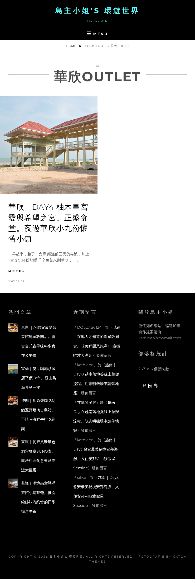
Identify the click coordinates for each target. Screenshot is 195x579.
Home (71, 46)
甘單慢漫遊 (86, 402)
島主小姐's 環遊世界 (97, 10)
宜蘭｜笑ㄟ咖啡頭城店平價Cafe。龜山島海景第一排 (38, 378)
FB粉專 (148, 386)
